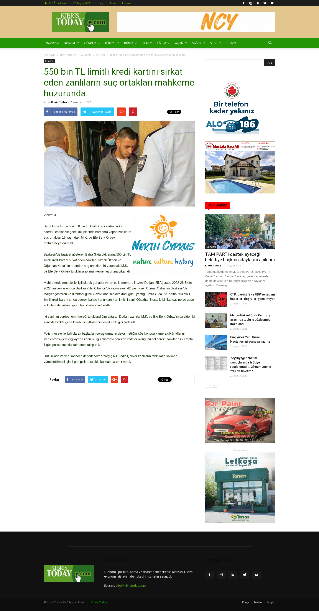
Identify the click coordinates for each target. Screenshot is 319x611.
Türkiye (110, 43)
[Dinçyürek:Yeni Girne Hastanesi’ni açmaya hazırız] (216, 342)
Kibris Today (59, 102)
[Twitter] (265, 3)
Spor (213, 43)
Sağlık (196, 43)
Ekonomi (69, 43)
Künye (101, 3)
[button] (270, 43)
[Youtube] (272, 3)
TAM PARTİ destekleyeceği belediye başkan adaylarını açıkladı (240, 257)
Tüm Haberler (68, 55)
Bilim (145, 43)
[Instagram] (250, 3)
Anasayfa (52, 43)
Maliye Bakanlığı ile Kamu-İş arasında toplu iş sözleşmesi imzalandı (250, 320)
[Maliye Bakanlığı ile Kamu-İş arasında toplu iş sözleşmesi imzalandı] (216, 320)
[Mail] (258, 3)
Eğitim (161, 43)
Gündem (90, 43)
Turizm (231, 43)
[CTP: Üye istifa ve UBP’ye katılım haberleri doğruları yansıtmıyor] (216, 299)
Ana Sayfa (50, 55)
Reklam (113, 3)
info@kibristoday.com (131, 585)
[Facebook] (243, 3)
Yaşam (179, 43)
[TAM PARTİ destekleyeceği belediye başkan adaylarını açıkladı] (240, 231)
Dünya (128, 43)
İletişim (126, 3)
